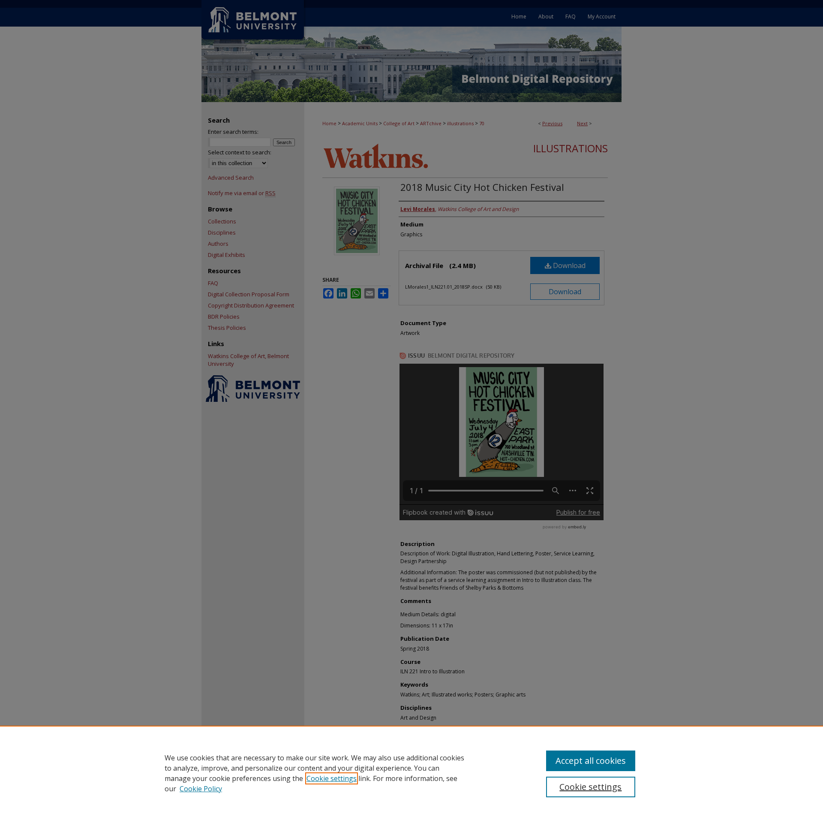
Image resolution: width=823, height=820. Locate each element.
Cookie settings (331, 778)
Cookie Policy (201, 788)
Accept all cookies (591, 760)
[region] (411, 773)
